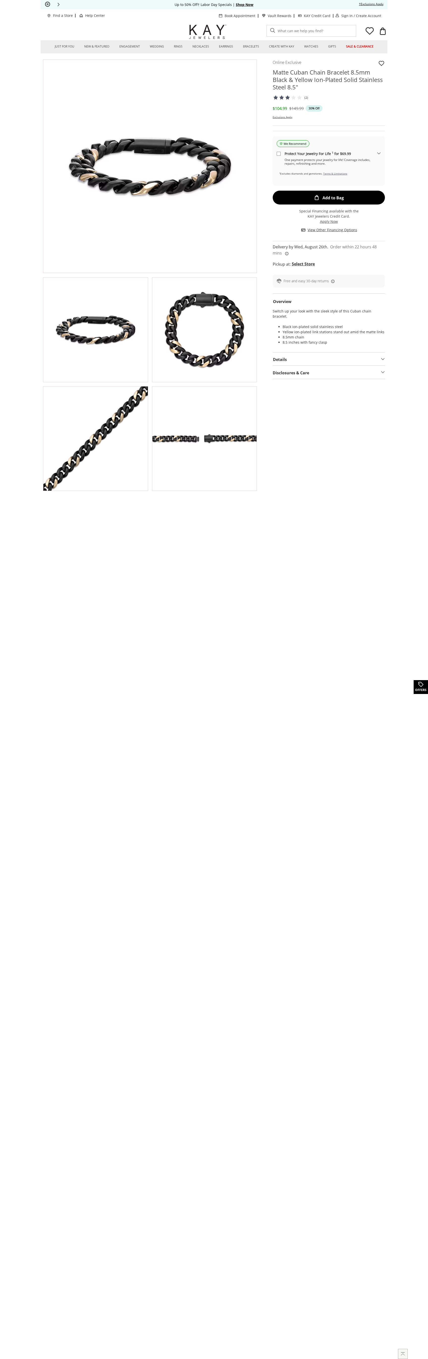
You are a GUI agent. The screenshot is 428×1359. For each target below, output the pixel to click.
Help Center (95, 15)
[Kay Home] (207, 32)
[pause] (48, 4)
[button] (58, 4)
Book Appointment (240, 15)
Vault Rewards (280, 15)
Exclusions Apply (282, 117)
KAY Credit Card (317, 15)
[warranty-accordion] (379, 153)
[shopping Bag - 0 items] (382, 31)
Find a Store (63, 15)
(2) (306, 98)
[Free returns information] (332, 281)
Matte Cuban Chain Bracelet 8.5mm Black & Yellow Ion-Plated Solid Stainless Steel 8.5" (328, 80)
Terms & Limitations (335, 173)
